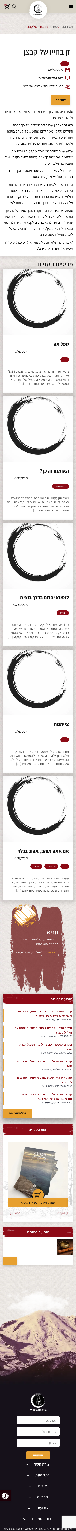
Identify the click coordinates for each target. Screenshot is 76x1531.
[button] (5, 1495)
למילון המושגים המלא (29, 952)
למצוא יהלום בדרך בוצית (44, 597)
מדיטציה (51, 866)
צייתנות (61, 724)
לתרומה (61, 100)
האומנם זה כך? (54, 470)
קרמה (36, 866)
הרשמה (38, 1455)
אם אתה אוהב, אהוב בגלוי (43, 851)
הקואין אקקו (60, 486)
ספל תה (61, 344)
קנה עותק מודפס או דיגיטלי (38, 1202)
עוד (10, 1261)
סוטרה (62, 613)
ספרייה (53, 27)
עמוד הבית (66, 27)
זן (64, 64)
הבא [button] (17, 1213)
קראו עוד (52, 952)
